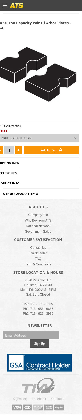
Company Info (38, 215)
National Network (38, 226)
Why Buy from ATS (38, 220)
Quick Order (38, 253)
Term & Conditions (38, 264)
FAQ (38, 258)
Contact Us (38, 247)
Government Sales (38, 231)
